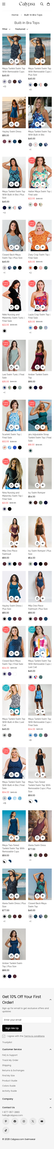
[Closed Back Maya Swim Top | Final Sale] (14, 641)
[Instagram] (23, 1121)
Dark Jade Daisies (40, 328)
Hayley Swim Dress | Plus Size (12, 607)
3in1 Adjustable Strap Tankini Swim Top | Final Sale (39, 437)
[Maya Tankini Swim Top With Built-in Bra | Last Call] (14, 700)
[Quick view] (16, 61)
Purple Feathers (9, 674)
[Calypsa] (27, 4)
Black (35, 85)
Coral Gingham (40, 268)
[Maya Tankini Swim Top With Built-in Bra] (40, 112)
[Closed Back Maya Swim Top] (40, 884)
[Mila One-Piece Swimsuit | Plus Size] (40, 586)
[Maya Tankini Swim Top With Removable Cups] (14, 49)
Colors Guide (9, 1085)
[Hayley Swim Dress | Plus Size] (14, 586)
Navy (4, 208)
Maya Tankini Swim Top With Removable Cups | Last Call (39, 664)
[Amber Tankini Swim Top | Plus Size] (14, 944)
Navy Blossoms (46, 735)
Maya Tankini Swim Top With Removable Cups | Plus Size (39, 71)
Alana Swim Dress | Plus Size (14, 905)
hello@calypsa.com (12, 1115)
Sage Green (40, 502)
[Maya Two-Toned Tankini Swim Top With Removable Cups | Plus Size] (40, 763)
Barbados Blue (40, 144)
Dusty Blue (4, 798)
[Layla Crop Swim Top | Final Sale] (40, 295)
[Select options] (11, 61)
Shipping (6, 1065)
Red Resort (35, 328)
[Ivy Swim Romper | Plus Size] (40, 531)
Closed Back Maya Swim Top (37, 905)
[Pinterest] (5, 1121)
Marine (14, 447)
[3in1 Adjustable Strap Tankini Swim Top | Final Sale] (40, 415)
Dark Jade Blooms (46, 268)
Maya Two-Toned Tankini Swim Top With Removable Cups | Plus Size (39, 787)
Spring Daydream (35, 677)
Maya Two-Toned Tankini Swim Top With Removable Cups (13, 848)
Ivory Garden (40, 204)
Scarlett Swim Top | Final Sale (11, 436)
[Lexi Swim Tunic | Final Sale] (14, 355)
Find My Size (8, 1075)
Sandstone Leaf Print (30, 268)
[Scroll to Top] (49, 1133)
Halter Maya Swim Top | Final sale (39, 193)
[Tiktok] (5, 1130)
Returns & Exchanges (13, 1070)
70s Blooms (4, 447)
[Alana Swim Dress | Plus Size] (14, 884)
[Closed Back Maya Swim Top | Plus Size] (14, 235)
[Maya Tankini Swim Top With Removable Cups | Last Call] (40, 641)
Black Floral (46, 85)
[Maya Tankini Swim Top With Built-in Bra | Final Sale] (14, 763)
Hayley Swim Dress (11, 131)
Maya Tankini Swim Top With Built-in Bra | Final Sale (13, 785)
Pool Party (46, 328)
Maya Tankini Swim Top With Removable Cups (13, 70)
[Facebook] (14, 1121)
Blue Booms (14, 674)
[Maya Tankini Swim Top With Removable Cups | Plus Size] (40, 49)
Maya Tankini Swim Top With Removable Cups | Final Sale (39, 722)
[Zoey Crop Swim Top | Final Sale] (40, 235)
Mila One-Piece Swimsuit (9, 552)
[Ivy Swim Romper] (40, 473)
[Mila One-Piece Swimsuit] (14, 531)
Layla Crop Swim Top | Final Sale (39, 316)
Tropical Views (30, 204)
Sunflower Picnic (4, 735)
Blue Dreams (9, 447)
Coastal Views (40, 735)
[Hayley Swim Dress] (14, 112)
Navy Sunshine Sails (9, 81)
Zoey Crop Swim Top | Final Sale (39, 256)
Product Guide (9, 1080)
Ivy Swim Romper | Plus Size (39, 552)
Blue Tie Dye (30, 328)
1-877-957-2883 (11, 1112)
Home (15, 14)
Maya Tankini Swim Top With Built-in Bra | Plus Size (13, 194)
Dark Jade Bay (20, 387)
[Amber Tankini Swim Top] (40, 355)
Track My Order (10, 1060)
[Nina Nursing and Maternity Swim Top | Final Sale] (14, 473)
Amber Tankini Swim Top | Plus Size (12, 965)
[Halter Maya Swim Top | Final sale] (40, 172)
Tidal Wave (35, 735)
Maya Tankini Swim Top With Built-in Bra (39, 133)
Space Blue (14, 141)
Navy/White (35, 801)
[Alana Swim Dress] (40, 826)
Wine (9, 141)
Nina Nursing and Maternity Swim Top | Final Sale (12, 495)
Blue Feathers (20, 798)
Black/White (30, 801)
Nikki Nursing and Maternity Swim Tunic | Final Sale (13, 317)
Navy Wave (20, 81)
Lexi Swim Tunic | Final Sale (13, 376)
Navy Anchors (4, 509)
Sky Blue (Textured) (14, 798)
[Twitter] (32, 1121)
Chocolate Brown (14, 81)
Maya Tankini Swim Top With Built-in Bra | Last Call (13, 722)
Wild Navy (4, 81)
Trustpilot (7, 1042)
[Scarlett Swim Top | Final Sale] (14, 415)
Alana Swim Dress (37, 845)
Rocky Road (9, 735)
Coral (35, 204)
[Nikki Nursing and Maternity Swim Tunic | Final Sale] (14, 295)
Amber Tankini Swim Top (38, 376)
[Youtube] (41, 1121)
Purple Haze (4, 141)
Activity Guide (9, 1090)
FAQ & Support (10, 1055)
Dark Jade (30, 450)
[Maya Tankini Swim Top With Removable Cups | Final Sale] (40, 700)
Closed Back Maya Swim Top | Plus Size (12, 256)
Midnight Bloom (4, 387)
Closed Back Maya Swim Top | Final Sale (12, 662)
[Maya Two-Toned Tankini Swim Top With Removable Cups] (14, 826)
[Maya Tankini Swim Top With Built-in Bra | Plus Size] (14, 172)
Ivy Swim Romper (36, 492)
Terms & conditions (34, 1036)
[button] (48, 4)
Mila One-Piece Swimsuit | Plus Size (38, 607)
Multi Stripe (40, 85)
